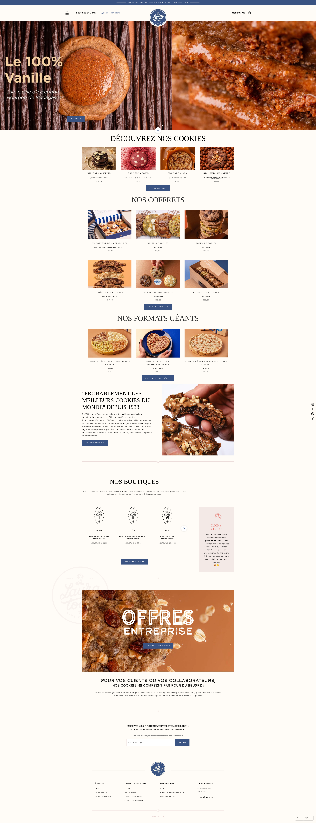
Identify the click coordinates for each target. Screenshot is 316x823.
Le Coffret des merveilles (110, 243)
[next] (184, 528)
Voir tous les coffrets (158, 307)
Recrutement (130, 792)
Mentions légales (167, 797)
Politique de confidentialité (172, 792)
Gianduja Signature (216, 173)
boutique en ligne (86, 13)
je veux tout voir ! (158, 188)
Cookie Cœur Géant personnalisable (158, 363)
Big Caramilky (178, 173)
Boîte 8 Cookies (206, 243)
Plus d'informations (95, 443)
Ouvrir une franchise (134, 801)
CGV (162, 788)
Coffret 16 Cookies (206, 292)
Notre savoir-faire (103, 797)
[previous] (85, 528)
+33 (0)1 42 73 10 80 (207, 797)
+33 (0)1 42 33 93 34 (99, 543)
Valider (182, 742)
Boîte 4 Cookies (158, 243)
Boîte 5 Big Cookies (110, 292)
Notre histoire (101, 792)
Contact (128, 788)
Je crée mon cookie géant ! (158, 378)
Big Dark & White (99, 173)
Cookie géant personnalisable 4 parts (206, 363)
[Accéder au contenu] (158, 130)
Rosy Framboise (138, 173)
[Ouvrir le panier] (249, 12)
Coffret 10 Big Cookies (158, 292)
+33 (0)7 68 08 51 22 (167, 543)
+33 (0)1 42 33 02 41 (133, 543)
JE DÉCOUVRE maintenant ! (158, 646)
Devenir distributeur (133, 797)
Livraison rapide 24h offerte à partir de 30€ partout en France (158, 3)
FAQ (97, 788)
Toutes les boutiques (134, 561)
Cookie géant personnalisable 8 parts (110, 363)
